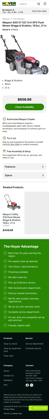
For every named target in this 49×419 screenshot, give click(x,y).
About (6, 371)
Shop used (8, 356)
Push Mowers (18, 19)
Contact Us (9, 375)
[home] (9, 4)
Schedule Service (33, 348)
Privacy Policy (9, 409)
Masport (6, 19)
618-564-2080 (13, 144)
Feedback (8, 380)
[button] (45, 4)
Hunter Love (17, 413)
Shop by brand (10, 344)
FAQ (5, 385)
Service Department (34, 344)
